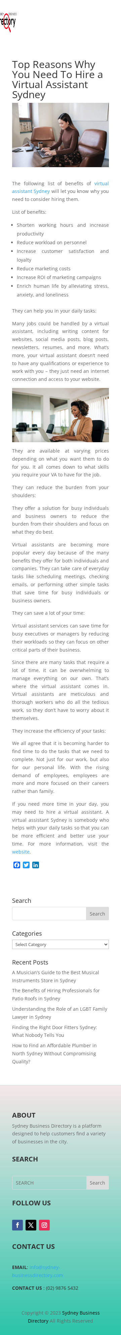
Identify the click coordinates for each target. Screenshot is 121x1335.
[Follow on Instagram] (44, 1225)
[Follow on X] (31, 1225)
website (21, 852)
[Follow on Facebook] (17, 1225)
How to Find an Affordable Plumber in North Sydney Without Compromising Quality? (54, 1053)
